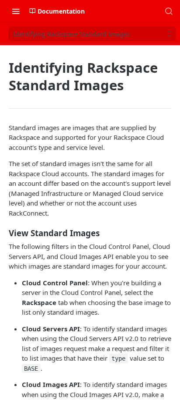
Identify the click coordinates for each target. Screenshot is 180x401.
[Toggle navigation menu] (16, 11)
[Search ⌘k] (169, 11)
